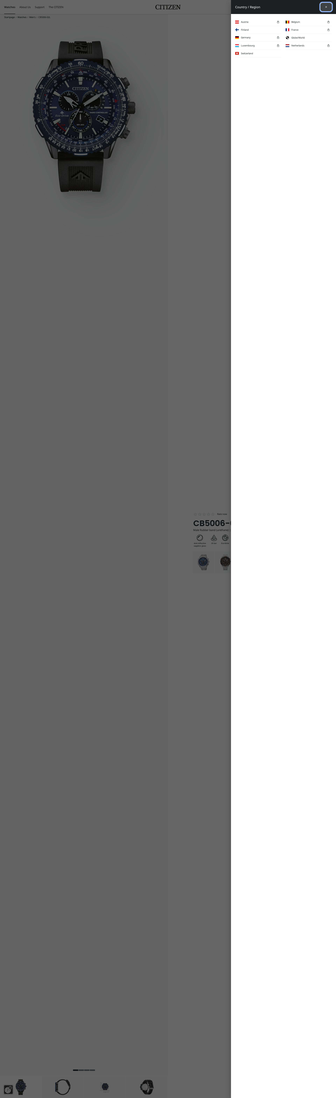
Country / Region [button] (247, 7)
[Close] (326, 7)
